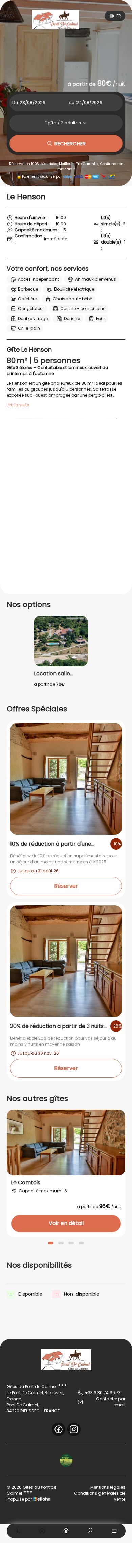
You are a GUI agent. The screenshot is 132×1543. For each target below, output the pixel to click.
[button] (51, 1243)
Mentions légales (107, 1487)
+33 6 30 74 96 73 (103, 1393)
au (71, 102)
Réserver (66, 886)
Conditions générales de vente (99, 1496)
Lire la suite (18, 405)
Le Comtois (25, 1182)
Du (15, 102)
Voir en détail (66, 1223)
